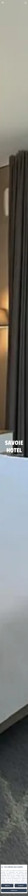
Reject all (7, 885)
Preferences (14, 890)
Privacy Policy (23, 883)
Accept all (20, 885)
